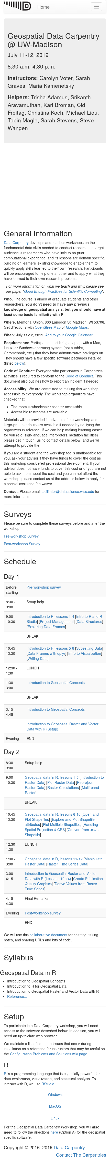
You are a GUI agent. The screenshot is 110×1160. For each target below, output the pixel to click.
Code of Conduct (79, 375)
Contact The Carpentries (81, 1154)
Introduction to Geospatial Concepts (56, 682)
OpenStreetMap (48, 327)
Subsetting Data (89, 648)
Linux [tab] (55, 1117)
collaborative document (48, 934)
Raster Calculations (63, 787)
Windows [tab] (55, 1094)
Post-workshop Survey (22, 543)
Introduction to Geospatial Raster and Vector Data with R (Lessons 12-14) (61, 876)
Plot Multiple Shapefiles (62, 824)
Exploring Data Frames (46, 626)
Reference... (17, 996)
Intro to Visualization (84, 653)
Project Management (57, 621)
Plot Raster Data (60, 782)
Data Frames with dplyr (46, 653)
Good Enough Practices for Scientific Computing (63, 291)
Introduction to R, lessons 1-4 (50, 616)
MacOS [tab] (55, 1106)
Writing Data (38, 658)
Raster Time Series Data (67, 863)
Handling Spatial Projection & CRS (61, 827)
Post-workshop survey (43, 912)
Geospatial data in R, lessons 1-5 (52, 777)
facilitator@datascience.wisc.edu (67, 491)
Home (43, 6)
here (55, 1132)
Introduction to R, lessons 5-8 (50, 648)
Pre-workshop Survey (21, 536)
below (19, 363)
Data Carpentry (16, 242)
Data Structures (89, 621)
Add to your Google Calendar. (69, 334)
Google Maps (77, 327)
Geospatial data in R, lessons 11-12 (54, 858)
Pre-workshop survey (44, 587)
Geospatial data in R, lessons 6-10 (53, 814)
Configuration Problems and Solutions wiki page (48, 1053)
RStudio (47, 1083)
